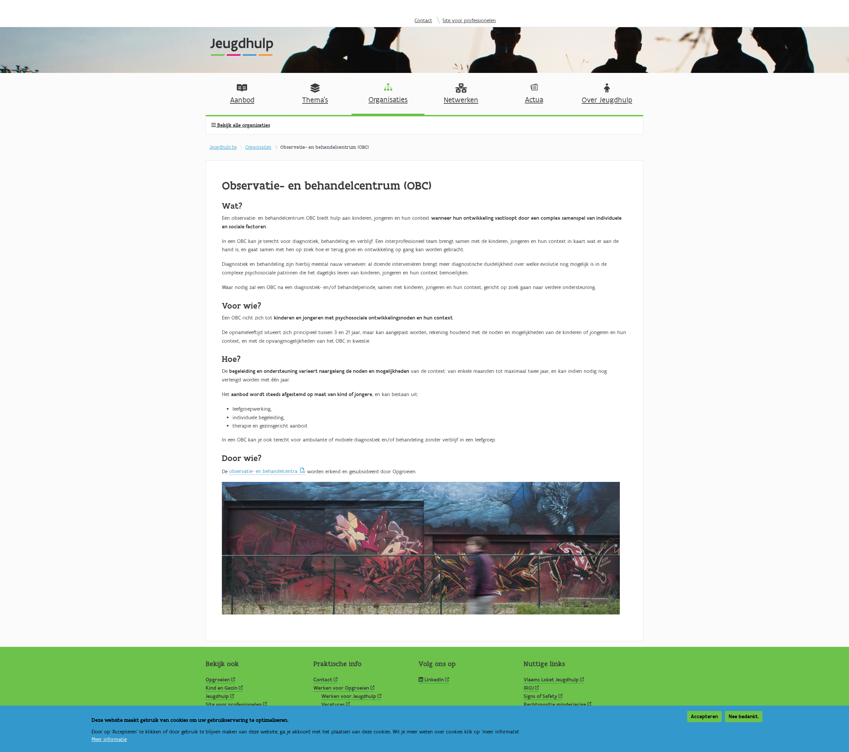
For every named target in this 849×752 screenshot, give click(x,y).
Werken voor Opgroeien (341, 688)
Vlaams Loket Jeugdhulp (551, 679)
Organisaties (258, 147)
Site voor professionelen (469, 20)
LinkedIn (434, 679)
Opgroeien (218, 679)
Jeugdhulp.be (223, 147)
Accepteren (704, 716)
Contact (423, 20)
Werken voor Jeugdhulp (348, 696)
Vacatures (333, 704)
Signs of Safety (540, 696)
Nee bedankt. (744, 716)
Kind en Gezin (221, 688)
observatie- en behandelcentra (263, 471)
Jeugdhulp (217, 696)
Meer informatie (109, 739)
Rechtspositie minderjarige (555, 704)
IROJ (529, 688)
